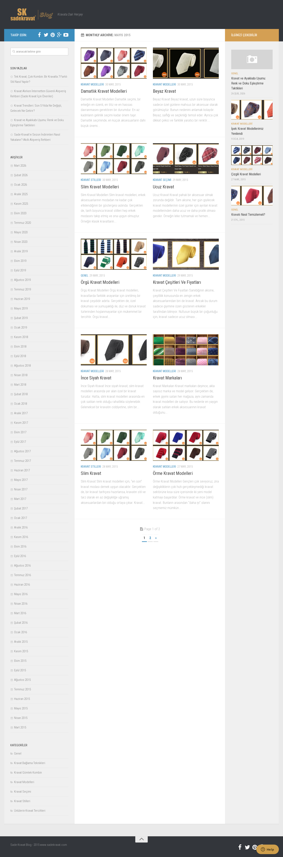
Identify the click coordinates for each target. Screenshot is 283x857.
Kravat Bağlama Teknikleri (29, 763)
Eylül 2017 (20, 442)
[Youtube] (65, 34)
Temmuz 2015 (22, 689)
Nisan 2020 (20, 242)
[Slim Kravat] (114, 445)
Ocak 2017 (20, 518)
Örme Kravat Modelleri (173, 473)
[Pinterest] (52, 34)
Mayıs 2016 (21, 594)
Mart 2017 (20, 499)
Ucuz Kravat (163, 186)
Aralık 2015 (21, 642)
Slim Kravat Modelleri (100, 186)
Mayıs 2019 (21, 308)
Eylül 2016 (20, 556)
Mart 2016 (20, 613)
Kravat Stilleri (91, 180)
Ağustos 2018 (22, 365)
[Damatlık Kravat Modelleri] (114, 63)
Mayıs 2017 (21, 480)
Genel (84, 275)
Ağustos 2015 (22, 680)
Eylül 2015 (20, 670)
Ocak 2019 (20, 327)
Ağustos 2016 (22, 565)
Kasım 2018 (21, 337)
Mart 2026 (20, 165)
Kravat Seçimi (162, 180)
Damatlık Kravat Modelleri (104, 91)
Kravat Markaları (167, 377)
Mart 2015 (20, 727)
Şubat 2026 (21, 175)
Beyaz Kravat (164, 91)
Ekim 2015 (20, 661)
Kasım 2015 (21, 651)
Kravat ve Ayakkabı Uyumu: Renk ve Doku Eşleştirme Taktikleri (248, 83)
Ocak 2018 (20, 404)
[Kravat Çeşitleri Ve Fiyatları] (186, 254)
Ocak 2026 (20, 185)
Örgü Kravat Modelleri (100, 282)
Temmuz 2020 (22, 223)
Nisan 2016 (20, 603)
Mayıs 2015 (21, 708)
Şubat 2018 (21, 394)
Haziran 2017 (22, 470)
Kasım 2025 (21, 204)
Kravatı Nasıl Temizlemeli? (248, 215)
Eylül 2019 (20, 270)
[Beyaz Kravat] (186, 63)
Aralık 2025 (21, 194)
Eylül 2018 (20, 356)
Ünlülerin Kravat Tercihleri (29, 810)
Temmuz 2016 (22, 575)
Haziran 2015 (22, 699)
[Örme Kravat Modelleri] (186, 445)
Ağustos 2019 (22, 280)
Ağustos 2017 (22, 451)
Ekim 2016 (20, 546)
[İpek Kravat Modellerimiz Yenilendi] (252, 109)
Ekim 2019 (20, 261)
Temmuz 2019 (22, 289)
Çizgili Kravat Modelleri (246, 174)
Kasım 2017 (21, 423)
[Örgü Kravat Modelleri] (114, 254)
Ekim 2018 (20, 346)
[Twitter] (46, 34)
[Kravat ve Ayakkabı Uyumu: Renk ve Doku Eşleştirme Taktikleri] (252, 59)
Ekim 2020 (20, 213)
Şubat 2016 (21, 623)
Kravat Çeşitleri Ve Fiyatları (177, 282)
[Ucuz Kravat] (186, 158)
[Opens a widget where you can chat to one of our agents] (267, 850)
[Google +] (59, 34)
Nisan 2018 (20, 375)
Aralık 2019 (21, 251)
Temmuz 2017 (22, 461)
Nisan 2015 (20, 718)
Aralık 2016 (21, 527)
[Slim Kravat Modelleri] (114, 158)
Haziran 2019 (22, 299)
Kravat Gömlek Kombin (28, 772)
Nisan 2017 (20, 489)
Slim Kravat (91, 473)
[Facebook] (39, 34)
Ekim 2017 (20, 432)
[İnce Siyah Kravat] (114, 349)
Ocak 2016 (20, 632)
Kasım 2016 (21, 537)
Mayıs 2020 (21, 232)
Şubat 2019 (21, 318)
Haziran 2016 (22, 584)
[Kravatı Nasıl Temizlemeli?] (252, 195)
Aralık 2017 (21, 413)
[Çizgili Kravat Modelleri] (252, 155)
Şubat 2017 (21, 508)
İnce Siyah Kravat (96, 377)
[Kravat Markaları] (186, 349)
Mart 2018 (20, 384)
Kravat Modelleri (92, 84)
